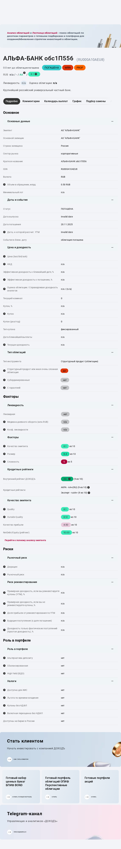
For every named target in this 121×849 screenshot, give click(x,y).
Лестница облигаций (44, 32)
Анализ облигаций (18, 32)
